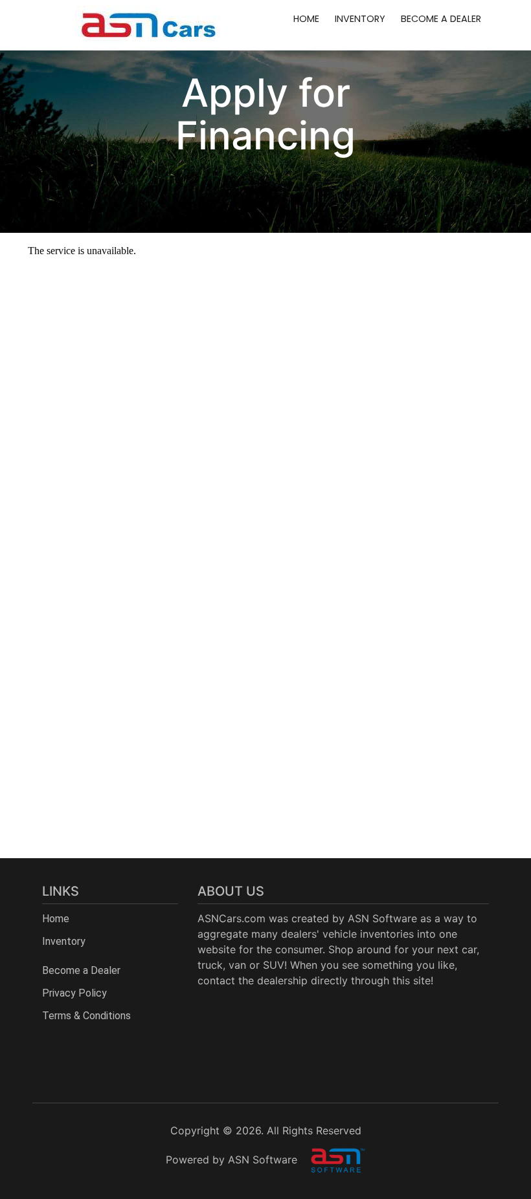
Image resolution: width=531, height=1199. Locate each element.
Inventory (360, 18)
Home (306, 18)
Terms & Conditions (86, 1016)
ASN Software (382, 918)
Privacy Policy (74, 993)
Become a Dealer (441, 18)
